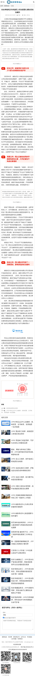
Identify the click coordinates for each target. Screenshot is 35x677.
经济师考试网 (17, 644)
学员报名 (29, 637)
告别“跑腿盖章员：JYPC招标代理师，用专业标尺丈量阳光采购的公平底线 (22, 590)
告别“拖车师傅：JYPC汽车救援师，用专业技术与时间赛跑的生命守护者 (22, 599)
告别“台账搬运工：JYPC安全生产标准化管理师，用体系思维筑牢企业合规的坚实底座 (22, 562)
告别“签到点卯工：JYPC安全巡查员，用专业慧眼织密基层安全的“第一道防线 (22, 571)
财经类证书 (16, 637)
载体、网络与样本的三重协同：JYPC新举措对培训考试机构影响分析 (22, 452)
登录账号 (13, 617)
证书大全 (23, 637)
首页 (1, 6)
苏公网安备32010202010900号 (18, 649)
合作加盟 (13, 639)
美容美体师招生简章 (12, 408)
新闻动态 (6, 6)
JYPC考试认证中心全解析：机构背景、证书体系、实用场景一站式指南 (22, 424)
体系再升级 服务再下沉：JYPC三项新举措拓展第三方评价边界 (22, 534)
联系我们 (20, 639)
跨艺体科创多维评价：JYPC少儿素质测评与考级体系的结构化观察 (22, 525)
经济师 (10, 637)
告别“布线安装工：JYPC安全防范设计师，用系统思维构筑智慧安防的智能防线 (22, 580)
